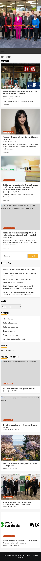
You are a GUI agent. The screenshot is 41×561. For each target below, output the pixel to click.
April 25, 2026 (13, 429)
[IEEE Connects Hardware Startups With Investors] (20, 373)
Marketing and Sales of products (14, 339)
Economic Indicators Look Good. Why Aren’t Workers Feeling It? (20, 138)
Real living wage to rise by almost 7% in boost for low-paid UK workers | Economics (20, 92)
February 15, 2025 (13, 142)
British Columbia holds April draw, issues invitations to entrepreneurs (17, 281)
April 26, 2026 (13, 391)
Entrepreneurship (9, 331)
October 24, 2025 (13, 96)
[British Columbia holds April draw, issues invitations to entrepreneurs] (20, 448)
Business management (9, 228)
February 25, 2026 (13, 506)
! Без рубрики (8, 319)
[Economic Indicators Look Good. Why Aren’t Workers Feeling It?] (20, 121)
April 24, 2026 (13, 468)
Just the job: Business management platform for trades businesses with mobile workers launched (19, 234)
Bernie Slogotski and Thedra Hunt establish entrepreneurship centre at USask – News (18, 287)
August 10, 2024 (13, 237)
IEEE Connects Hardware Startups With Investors (20, 269)
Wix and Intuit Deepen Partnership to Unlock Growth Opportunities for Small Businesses (18, 293)
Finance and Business (8, 180)
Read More (6, 104)
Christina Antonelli (7, 350)
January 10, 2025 (13, 192)
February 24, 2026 (13, 545)
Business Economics (8, 86)
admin (5, 96)
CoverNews (30, 555)
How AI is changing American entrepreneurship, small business (19, 274)
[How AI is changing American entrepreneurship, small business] (20, 409)
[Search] (37, 50)
